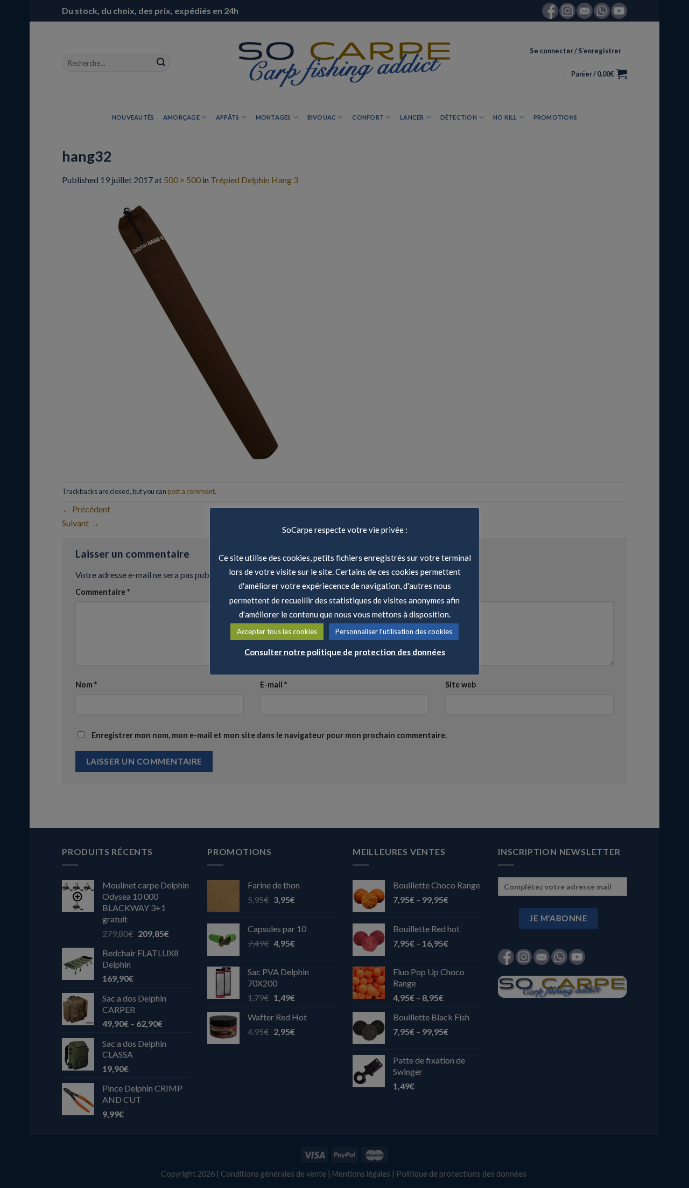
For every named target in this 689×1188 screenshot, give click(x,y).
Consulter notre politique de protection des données (344, 652)
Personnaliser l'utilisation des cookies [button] (393, 631)
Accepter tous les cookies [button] (277, 631)
